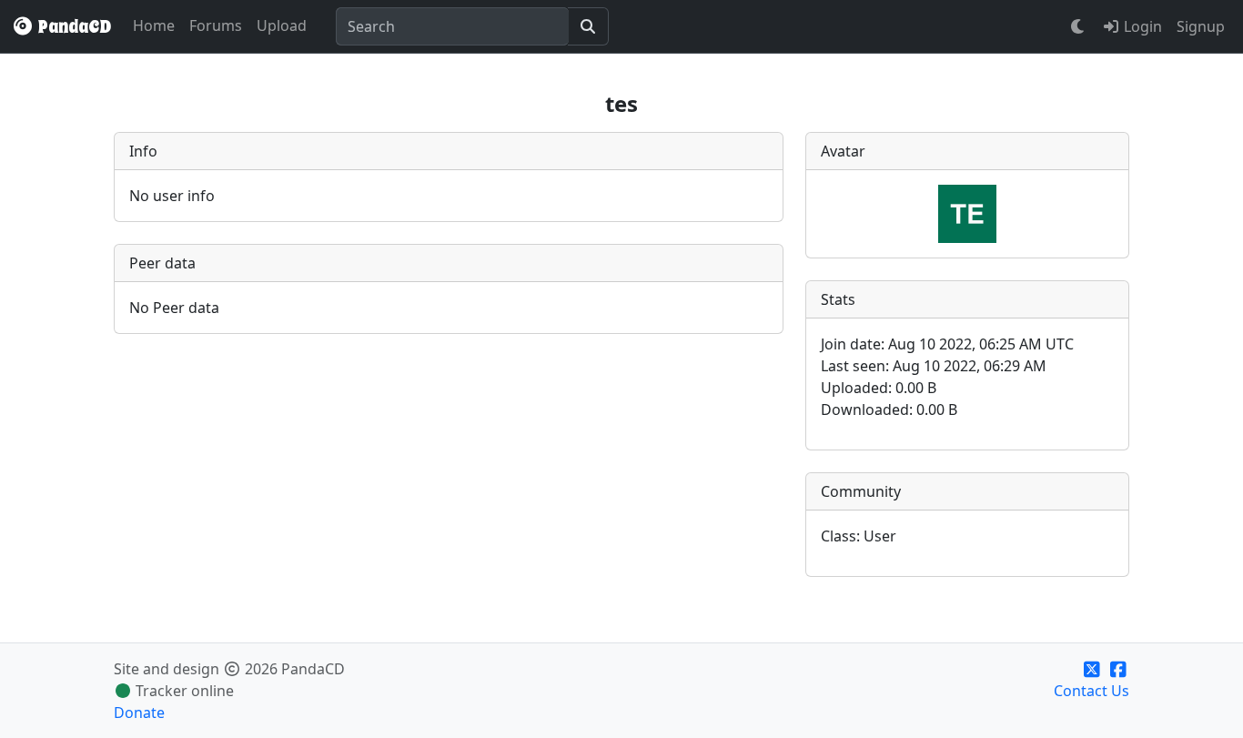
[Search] (588, 26)
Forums (215, 25)
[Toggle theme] (1078, 26)
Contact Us (1091, 691)
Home (154, 25)
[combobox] (452, 26)
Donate (139, 713)
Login (1141, 26)
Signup (1201, 26)
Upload (282, 25)
